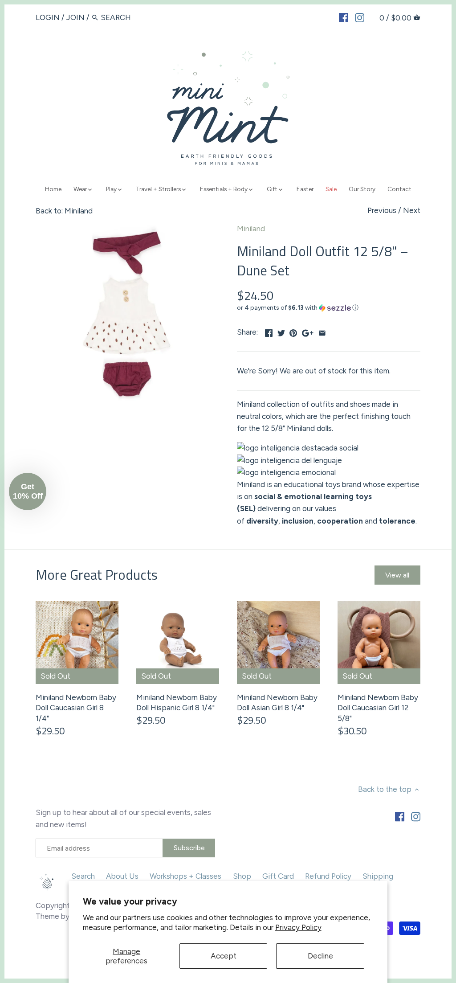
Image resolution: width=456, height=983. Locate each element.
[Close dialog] (390, 373)
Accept (223, 955)
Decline (320, 955)
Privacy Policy (298, 927)
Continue (141, 545)
